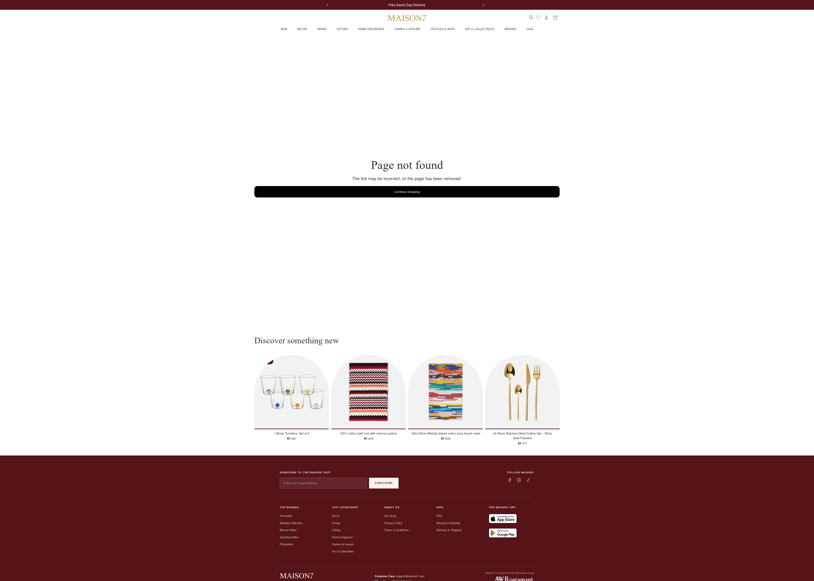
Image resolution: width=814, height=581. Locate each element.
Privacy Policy (393, 523)
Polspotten (286, 544)
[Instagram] (519, 480)
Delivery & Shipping (448, 530)
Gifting (336, 530)
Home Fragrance (342, 537)
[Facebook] (509, 480)
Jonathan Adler (289, 537)
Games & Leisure (343, 544)
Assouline (286, 516)
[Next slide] (483, 5)
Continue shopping (407, 191)
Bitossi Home (288, 530)
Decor (335, 516)
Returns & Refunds (448, 523)
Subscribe (384, 483)
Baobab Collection (291, 523)
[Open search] (531, 17)
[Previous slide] (327, 5)
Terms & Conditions (396, 530)
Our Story (390, 516)
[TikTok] (528, 480)
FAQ (439, 516)
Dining (336, 523)
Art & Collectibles (343, 551)
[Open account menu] (546, 17)
